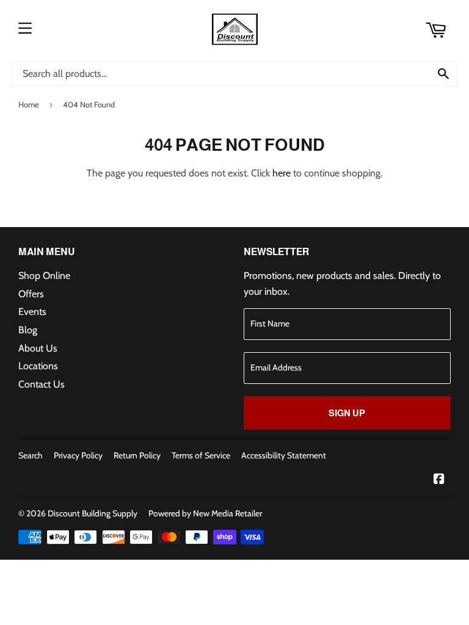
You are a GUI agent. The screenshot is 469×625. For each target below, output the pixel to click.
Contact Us (41, 384)
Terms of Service (201, 455)
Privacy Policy (78, 455)
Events (32, 311)
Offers (31, 294)
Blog (27, 330)
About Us (37, 348)
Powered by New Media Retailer (205, 513)
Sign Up (347, 413)
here (281, 173)
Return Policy (137, 455)
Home (28, 104)
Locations (38, 366)
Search (30, 455)
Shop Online (44, 275)
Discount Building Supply (92, 513)
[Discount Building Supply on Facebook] (439, 480)
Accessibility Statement (283, 455)
